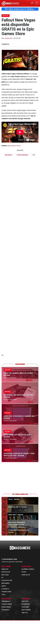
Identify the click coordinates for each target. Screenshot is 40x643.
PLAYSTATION (7, 580)
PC (33, 155)
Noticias (5, 15)
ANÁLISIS (5, 569)
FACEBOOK (26, 604)
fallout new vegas (22, 155)
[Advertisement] (20, 266)
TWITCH (25, 612)
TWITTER (25, 601)
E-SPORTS (5, 589)
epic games (8, 155)
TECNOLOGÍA (6, 592)
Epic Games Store (14, 146)
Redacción (8, 38)
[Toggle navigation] (36, 3)
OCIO (3, 594)
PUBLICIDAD (6, 607)
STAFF (24, 572)
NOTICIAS (5, 575)
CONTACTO (26, 575)
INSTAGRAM (26, 610)
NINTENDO (6, 583)
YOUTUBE (25, 607)
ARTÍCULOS (6, 572)
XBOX (4, 586)
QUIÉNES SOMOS (28, 569)
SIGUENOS (5, 610)
